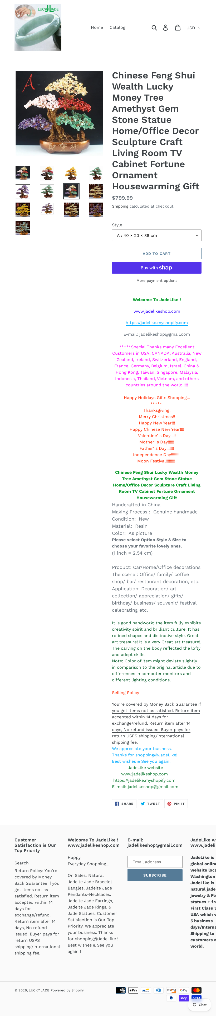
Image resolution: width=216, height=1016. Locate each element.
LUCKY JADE (39, 990)
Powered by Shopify (67, 990)
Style (117, 224)
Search (21, 862)
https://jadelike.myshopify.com (157, 322)
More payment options (156, 280)
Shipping (120, 206)
